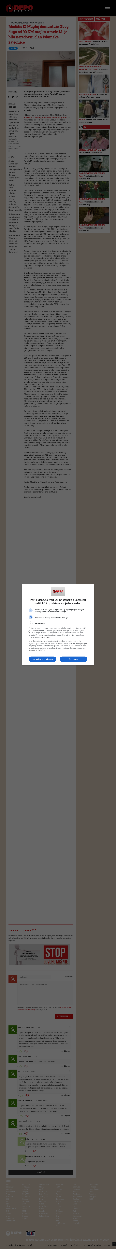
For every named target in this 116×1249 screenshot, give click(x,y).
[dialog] (58, 624)
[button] (58, 623)
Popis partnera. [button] (45, 637)
